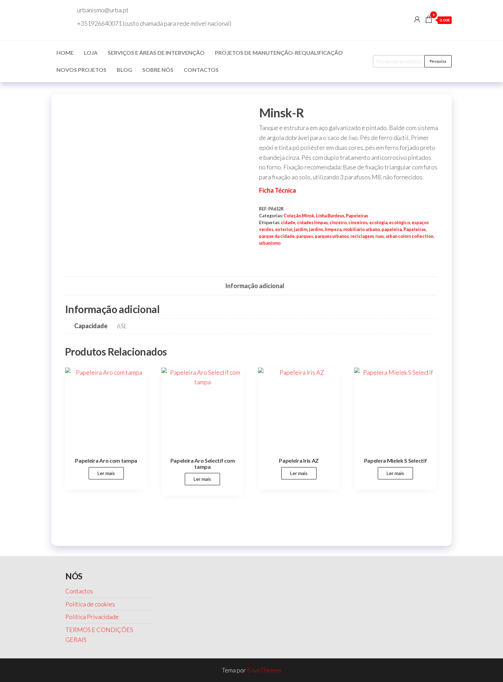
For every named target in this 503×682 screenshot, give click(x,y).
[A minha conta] (417, 19)
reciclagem (362, 236)
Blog (124, 69)
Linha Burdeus (330, 215)
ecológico (399, 222)
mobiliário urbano (361, 229)
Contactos (201, 69)
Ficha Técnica (277, 190)
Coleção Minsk (299, 215)
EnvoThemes (264, 670)
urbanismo (270, 243)
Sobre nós (157, 69)
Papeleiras (357, 215)
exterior (283, 229)
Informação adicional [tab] (254, 285)
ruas (379, 236)
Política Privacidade (92, 616)
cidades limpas (312, 222)
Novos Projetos (81, 69)
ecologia (378, 222)
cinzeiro (338, 222)
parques (304, 236)
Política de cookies (90, 604)
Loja (91, 52)
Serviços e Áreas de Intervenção (156, 52)
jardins (316, 229)
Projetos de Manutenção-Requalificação (279, 52)
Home (65, 52)
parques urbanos (332, 236)
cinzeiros (357, 222)
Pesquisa (438, 61)
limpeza (333, 229)
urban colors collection (409, 236)
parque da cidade (277, 236)
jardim (300, 229)
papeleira (392, 229)
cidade (288, 222)
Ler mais (106, 473)
